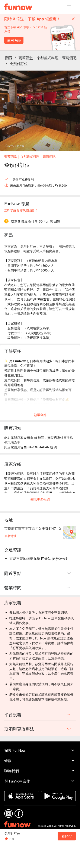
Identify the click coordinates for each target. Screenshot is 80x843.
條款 (8, 760)
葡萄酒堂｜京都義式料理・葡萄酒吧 (48, 57)
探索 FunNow (14, 750)
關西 (8, 57)
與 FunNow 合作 (17, 781)
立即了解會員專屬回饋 (19, 210)
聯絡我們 (11, 770)
